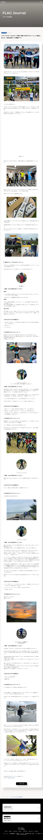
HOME (4, 796)
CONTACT (31, 831)
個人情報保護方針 (12, 833)
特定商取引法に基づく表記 (29, 833)
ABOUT (10, 831)
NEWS (8, 796)
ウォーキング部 (4, 32)
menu (41, 2)
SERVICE (15, 831)
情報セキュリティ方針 (20, 833)
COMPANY (25, 831)
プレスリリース (5, 833)
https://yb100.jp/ (11, 777)
